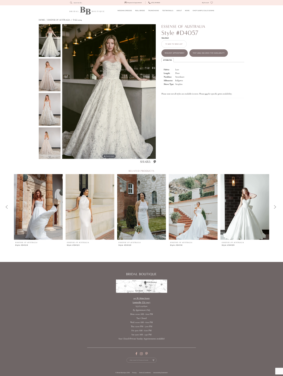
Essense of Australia (58, 20)
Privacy (134, 373)
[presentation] (38, 207)
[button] (205, 2)
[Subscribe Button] (153, 360)
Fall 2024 (77, 20)
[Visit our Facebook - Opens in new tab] (136, 353)
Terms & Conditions (145, 373)
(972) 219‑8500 (141, 306)
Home (42, 20)
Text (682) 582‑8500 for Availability (209, 53)
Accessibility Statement (160, 373)
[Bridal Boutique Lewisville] (86, 10)
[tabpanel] (50, 41)
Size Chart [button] (165, 38)
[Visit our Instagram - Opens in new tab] (141, 353)
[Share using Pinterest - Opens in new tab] (155, 161)
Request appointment (175, 53)
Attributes (167, 60)
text (206, 94)
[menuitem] (133, 2)
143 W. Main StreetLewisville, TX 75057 (141, 300)
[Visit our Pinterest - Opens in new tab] (146, 353)
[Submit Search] (71, 3)
